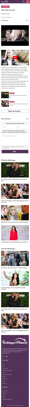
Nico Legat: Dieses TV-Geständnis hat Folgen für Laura (14, 180)
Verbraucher (4, 378)
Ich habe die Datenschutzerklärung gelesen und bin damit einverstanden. (14, 147)
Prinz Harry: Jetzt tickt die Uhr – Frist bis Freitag (14, 268)
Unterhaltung (5, 368)
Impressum (4, 393)
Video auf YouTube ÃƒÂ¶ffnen (21, 63)
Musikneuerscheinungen (7, 370)
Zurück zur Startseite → (15, 111)
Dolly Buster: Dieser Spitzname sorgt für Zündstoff (14, 222)
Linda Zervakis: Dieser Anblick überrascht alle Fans (14, 242)
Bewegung (4, 383)
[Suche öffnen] (23, 1)
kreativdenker (4, 20)
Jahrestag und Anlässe (7, 374)
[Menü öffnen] (27, 1)
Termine (4, 372)
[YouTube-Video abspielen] (15, 57)
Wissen (3, 376)
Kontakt (4, 395)
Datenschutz (5, 390)
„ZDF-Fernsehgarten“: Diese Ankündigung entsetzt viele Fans (14, 201)
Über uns (4, 397)
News (3, 364)
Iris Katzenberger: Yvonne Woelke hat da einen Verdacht (13, 288)
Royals (3, 381)
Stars (3, 366)
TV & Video (5, 6)
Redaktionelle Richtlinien (7, 399)
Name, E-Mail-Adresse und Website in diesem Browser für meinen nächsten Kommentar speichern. (14, 131)
